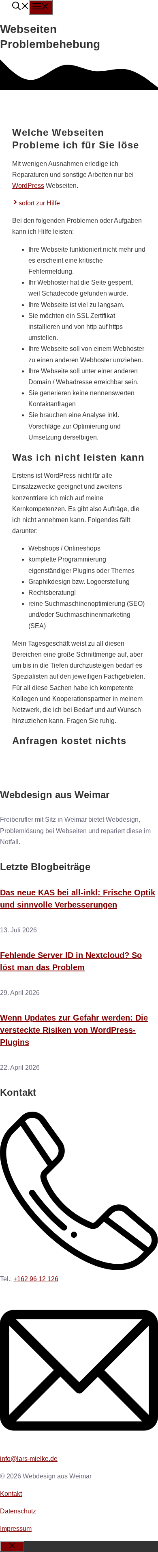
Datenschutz (18, 1511)
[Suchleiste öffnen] (20, 7)
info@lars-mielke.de (29, 1458)
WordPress (28, 185)
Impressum (16, 1528)
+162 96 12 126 (35, 1279)
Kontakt (11, 1493)
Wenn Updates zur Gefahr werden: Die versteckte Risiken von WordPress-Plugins (74, 1030)
